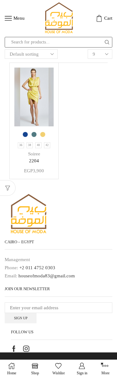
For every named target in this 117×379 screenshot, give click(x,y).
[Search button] (107, 42)
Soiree (34, 153)
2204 (34, 160)
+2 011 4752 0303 (37, 267)
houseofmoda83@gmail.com (46, 275)
